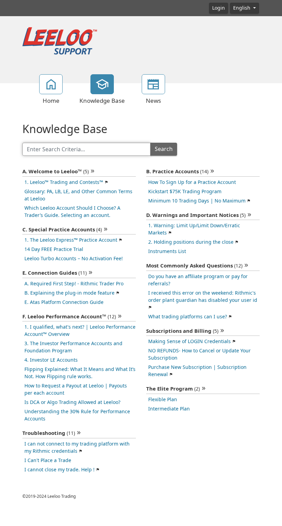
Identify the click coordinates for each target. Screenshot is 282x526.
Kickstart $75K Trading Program (184, 191)
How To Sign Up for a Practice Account (192, 182)
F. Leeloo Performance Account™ (69, 317)
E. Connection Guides (54, 273)
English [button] (242, 8)
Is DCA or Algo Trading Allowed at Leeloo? (72, 402)
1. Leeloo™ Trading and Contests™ (63, 182)
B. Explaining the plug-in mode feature (69, 293)
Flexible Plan (162, 399)
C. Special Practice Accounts (62, 230)
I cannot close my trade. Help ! (59, 469)
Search (164, 149)
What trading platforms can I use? (187, 316)
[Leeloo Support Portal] (59, 41)
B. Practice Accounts (177, 171)
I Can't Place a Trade (47, 460)
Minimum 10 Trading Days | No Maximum (197, 201)
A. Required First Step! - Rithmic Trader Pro (73, 283)
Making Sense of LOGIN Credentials (189, 341)
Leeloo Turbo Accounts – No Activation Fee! (73, 258)
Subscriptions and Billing (182, 331)
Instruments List (167, 251)
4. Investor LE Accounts (51, 360)
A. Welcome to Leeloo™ (55, 171)
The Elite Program (173, 389)
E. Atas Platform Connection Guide (64, 302)
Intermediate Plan (169, 409)
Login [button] (218, 8)
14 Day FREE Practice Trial (53, 249)
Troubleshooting (48, 433)
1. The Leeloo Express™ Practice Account (70, 240)
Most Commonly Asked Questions (194, 266)
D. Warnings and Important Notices (196, 215)
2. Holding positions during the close (191, 242)
